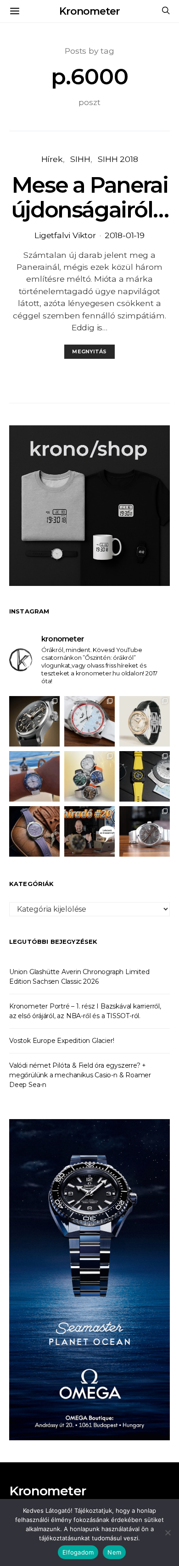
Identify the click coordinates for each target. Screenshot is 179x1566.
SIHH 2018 (118, 159)
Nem (114, 1552)
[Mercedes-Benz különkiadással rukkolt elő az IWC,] (34, 721)
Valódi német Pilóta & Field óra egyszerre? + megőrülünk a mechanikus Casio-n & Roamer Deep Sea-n (80, 1075)
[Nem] (167, 1532)
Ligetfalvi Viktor (65, 235)
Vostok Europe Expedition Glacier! (61, 1041)
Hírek (52, 159)
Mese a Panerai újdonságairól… (89, 197)
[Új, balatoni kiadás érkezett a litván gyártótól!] (89, 721)
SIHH (80, 159)
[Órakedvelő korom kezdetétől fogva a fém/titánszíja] (34, 776)
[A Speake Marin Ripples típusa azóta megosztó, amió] (34, 831)
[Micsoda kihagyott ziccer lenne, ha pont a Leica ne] (89, 776)
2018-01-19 (125, 235)
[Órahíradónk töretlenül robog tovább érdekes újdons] (89, 831)
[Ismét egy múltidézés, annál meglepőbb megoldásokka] (144, 831)
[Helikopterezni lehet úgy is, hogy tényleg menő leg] (144, 776)
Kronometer (89, 11)
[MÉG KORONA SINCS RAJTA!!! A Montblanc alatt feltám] (144, 721)
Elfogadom (78, 1552)
